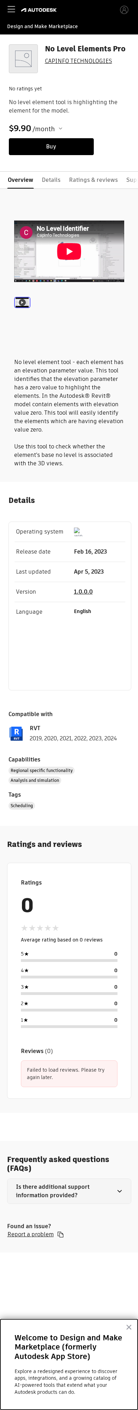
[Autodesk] (39, 10)
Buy (51, 146)
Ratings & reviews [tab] (93, 180)
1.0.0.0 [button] (83, 592)
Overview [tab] (20, 180)
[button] (69, 1191)
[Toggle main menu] (11, 9)
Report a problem (30, 1234)
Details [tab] (51, 180)
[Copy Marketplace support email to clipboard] (60, 1234)
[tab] (22, 311)
